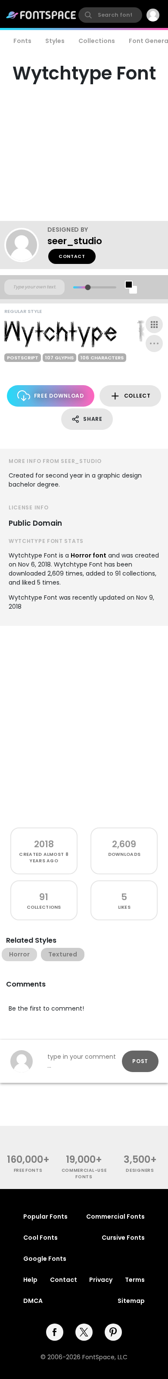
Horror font (88, 555)
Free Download (59, 395)
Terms (135, 1279)
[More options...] (154, 343)
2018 (44, 844)
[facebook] (54, 1332)
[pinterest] (113, 1332)
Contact (72, 256)
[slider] (87, 287)
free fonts (28, 1170)
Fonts (22, 41)
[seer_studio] (25, 245)
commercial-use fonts (84, 1173)
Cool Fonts (40, 1237)
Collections (96, 41)
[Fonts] (41, 15)
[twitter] (84, 1332)
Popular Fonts (45, 1216)
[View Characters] (154, 324)
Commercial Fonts (115, 1216)
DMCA (33, 1300)
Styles (55, 41)
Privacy (100, 1279)
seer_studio (74, 241)
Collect (137, 395)
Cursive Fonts (123, 1237)
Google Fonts (44, 1258)
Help (30, 1279)
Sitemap (131, 1300)
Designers (140, 1170)
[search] (110, 15)
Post (140, 1061)
